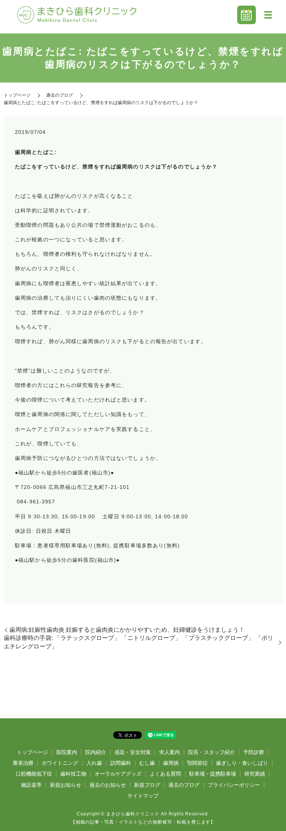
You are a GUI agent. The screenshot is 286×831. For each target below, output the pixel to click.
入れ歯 (94, 763)
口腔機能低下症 (34, 774)
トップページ (17, 95)
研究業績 (254, 774)
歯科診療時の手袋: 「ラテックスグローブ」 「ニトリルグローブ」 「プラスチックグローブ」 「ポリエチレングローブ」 (138, 642)
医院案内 (66, 752)
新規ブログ (147, 785)
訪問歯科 (120, 763)
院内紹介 (95, 752)
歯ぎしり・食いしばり (242, 763)
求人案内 (169, 752)
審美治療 (23, 763)
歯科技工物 (73, 774)
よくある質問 (165, 774)
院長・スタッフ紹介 (211, 752)
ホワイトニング (60, 763)
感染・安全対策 (132, 752)
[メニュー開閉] (268, 15)
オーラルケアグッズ (118, 774)
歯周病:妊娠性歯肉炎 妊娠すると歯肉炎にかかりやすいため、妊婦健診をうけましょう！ (127, 630)
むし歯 (147, 763)
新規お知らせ (65, 785)
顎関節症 (197, 763)
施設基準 (31, 785)
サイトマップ (143, 796)
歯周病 (171, 763)
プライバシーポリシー (234, 785)
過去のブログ (59, 95)
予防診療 (253, 752)
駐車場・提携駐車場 (212, 774)
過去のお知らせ (107, 785)
